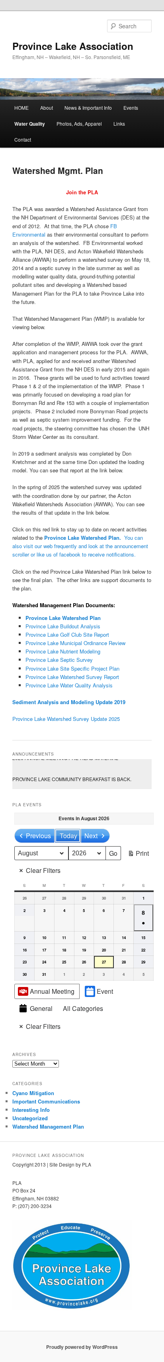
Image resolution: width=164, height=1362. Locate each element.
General (41, 1008)
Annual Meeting (52, 991)
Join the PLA (82, 192)
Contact (22, 139)
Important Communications (46, 1101)
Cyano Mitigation (33, 1093)
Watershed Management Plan (48, 1126)
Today (68, 835)
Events (130, 107)
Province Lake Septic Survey (59, 659)
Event (105, 991)
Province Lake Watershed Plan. (83, 537)
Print (138, 855)
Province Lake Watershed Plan (63, 618)
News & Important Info (88, 107)
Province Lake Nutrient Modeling (62, 651)
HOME (21, 107)
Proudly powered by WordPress (82, 1346)
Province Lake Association (72, 46)
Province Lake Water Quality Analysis (69, 685)
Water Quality (29, 123)
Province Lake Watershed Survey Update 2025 (66, 718)
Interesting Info (31, 1109)
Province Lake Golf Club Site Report (67, 634)
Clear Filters (43, 870)
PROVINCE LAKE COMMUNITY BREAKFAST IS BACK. (81, 775)
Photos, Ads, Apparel (79, 123)
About (46, 107)
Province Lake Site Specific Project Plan (72, 668)
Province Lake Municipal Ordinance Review (75, 643)
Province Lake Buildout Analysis (62, 626)
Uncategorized (30, 1118)
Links (119, 123)
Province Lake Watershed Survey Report (72, 677)
